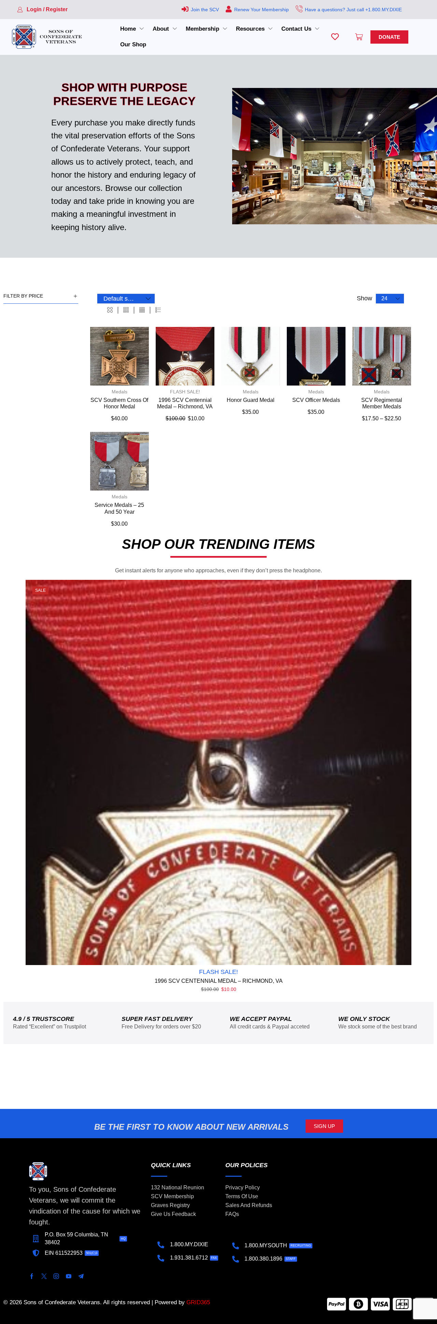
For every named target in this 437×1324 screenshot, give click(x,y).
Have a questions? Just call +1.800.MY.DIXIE (353, 9)
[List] (158, 310)
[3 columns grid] (126, 310)
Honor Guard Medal (250, 400)
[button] (42, 9)
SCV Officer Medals (316, 400)
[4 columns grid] (142, 310)
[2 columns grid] (110, 310)
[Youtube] (68, 1276)
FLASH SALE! (185, 391)
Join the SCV (205, 9)
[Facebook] (31, 1276)
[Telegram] (81, 1276)
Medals (119, 391)
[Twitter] (44, 1276)
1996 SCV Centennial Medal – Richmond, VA (219, 981)
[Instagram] (56, 1276)
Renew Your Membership (261, 9)
